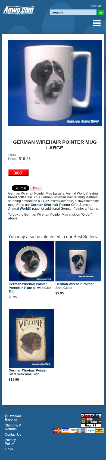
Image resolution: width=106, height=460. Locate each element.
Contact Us (13, 434)
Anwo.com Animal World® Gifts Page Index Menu (96, 23)
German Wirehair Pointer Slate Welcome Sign (28, 372)
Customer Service (13, 418)
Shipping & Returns (13, 427)
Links (9, 449)
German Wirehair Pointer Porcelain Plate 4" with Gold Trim (30, 288)
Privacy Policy (10, 442)
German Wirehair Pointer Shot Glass (74, 286)
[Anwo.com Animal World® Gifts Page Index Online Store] (19, 9)
